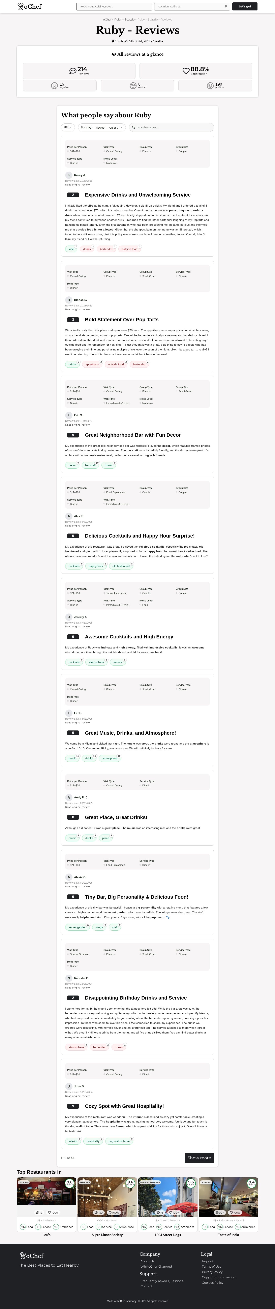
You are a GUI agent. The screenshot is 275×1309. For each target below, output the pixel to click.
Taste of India (228, 1234)
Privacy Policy (212, 1272)
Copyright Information (219, 1277)
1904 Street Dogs (168, 1234)
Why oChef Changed (156, 1266)
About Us (147, 1261)
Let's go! (245, 6)
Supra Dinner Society (107, 1234)
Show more (199, 1157)
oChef (107, 19)
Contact (146, 1286)
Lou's (46, 1234)
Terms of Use (211, 1266)
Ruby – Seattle (124, 19)
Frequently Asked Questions (162, 1281)
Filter (68, 127)
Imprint (207, 1261)
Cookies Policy (212, 1282)
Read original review (77, 184)
